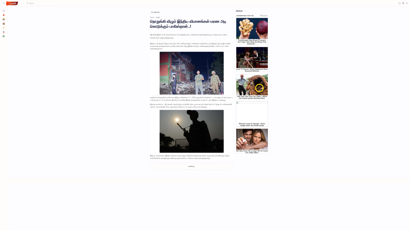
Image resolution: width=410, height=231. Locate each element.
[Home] (4, 11)
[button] (3, 3)
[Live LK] (12, 3)
